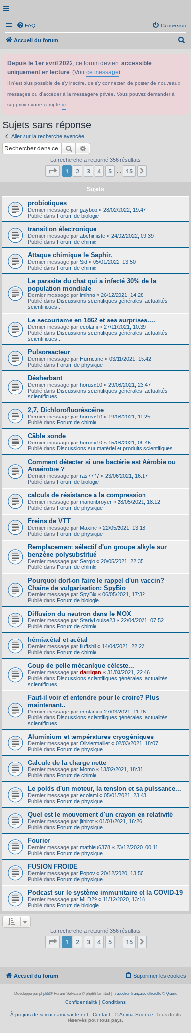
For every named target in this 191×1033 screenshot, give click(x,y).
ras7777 (89, 476)
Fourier (39, 840)
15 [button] (129, 171)
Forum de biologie (78, 216)
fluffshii (88, 646)
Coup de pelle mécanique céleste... (81, 665)
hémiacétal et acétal (58, 639)
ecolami (89, 327)
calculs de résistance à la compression (87, 495)
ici (64, 104)
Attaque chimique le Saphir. (70, 255)
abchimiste (92, 236)
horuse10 (91, 385)
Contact (101, 1014)
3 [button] (88, 171)
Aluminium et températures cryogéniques (91, 736)
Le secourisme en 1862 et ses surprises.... (91, 320)
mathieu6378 (95, 847)
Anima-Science (136, 1014)
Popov (87, 873)
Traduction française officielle (137, 993)
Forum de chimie (76, 242)
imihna (87, 295)
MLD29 (88, 899)
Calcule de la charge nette (67, 762)
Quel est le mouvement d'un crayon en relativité (100, 814)
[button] (52, 171)
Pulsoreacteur (49, 352)
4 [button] (99, 171)
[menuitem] (26, 25)
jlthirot (87, 821)
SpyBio (88, 594)
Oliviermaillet (95, 743)
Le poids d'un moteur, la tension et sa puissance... (104, 788)
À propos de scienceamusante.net (49, 1014)
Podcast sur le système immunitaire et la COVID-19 (105, 892)
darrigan (90, 672)
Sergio (87, 561)
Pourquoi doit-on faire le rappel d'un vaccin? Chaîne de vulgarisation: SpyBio (96, 584)
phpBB (44, 993)
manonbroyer (96, 502)
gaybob (88, 210)
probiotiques (47, 203)
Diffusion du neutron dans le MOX (79, 613)
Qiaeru (171, 993)
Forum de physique (80, 365)
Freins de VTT (49, 521)
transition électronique (62, 229)
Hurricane (91, 359)
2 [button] (77, 171)
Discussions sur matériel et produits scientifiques (115, 448)
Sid (83, 262)
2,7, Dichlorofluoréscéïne (66, 410)
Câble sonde (47, 436)
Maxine (88, 528)
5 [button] (110, 171)
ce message (102, 72)
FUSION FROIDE (53, 866)
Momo (87, 769)
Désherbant (45, 378)
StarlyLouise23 (97, 620)
